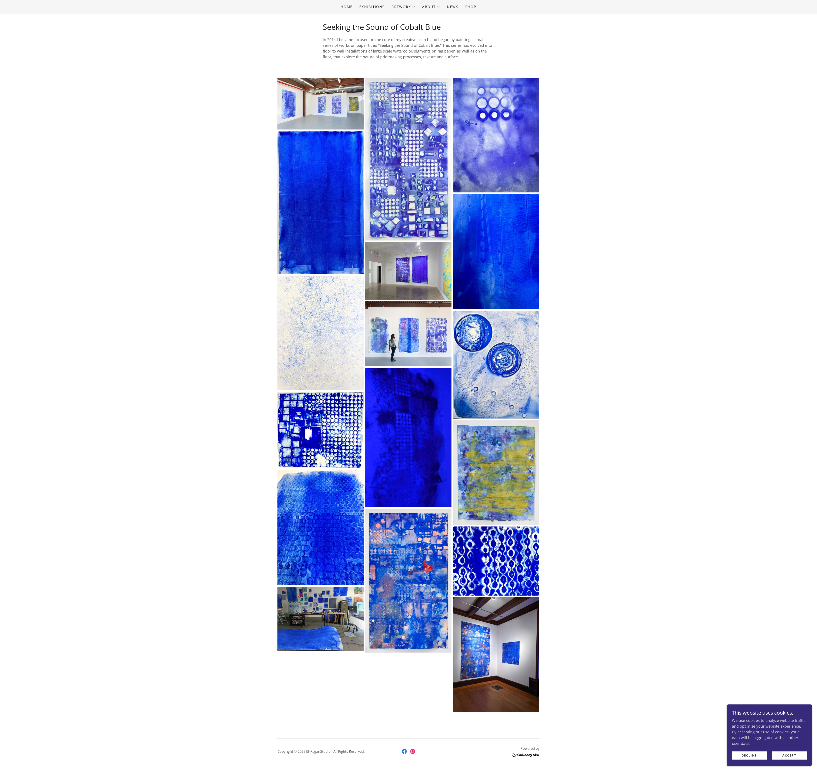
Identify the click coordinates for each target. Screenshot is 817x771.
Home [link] (347, 6)
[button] (403, 6)
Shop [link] (470, 6)
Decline (749, 755)
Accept (789, 755)
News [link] (452, 6)
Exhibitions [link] (372, 6)
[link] (404, 751)
